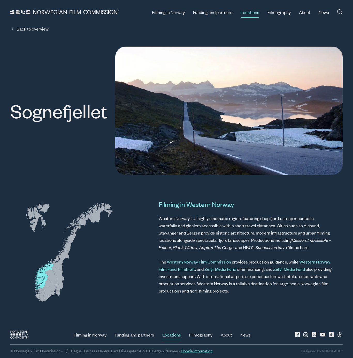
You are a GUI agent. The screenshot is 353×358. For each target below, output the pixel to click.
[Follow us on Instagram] (306, 335)
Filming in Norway (168, 12)
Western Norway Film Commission (199, 262)
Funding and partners (212, 12)
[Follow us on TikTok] (331, 335)
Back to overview (33, 29)
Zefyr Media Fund (220, 269)
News (324, 12)
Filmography (279, 12)
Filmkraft (186, 269)
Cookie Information (196, 350)
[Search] (340, 12)
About (304, 12)
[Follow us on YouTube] (323, 335)
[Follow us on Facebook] (298, 335)
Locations (250, 12)
